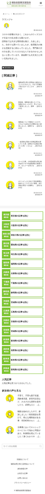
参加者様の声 (9, 68)
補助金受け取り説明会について (22, 464)
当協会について (22, 459)
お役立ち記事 (23, 473)
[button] (41, 446)
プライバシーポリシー (22, 483)
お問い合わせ (23, 478)
